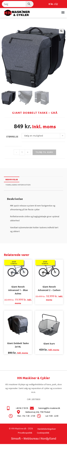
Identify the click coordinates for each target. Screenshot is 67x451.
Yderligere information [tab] (18, 184)
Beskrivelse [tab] (11, 179)
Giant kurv (49, 343)
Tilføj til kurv (44, 152)
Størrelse (12, 136)
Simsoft (16, 438)
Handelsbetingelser (47, 428)
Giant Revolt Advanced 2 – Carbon (49, 288)
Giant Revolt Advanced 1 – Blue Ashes (18, 290)
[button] (62, 12)
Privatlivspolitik (25, 432)
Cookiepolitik (43, 432)
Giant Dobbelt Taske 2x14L (18, 345)
